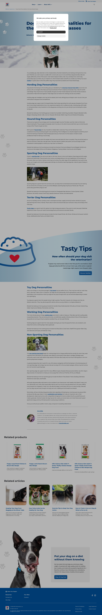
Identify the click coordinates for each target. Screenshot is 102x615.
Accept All (39, 32)
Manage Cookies (41, 36)
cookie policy (53, 27)
